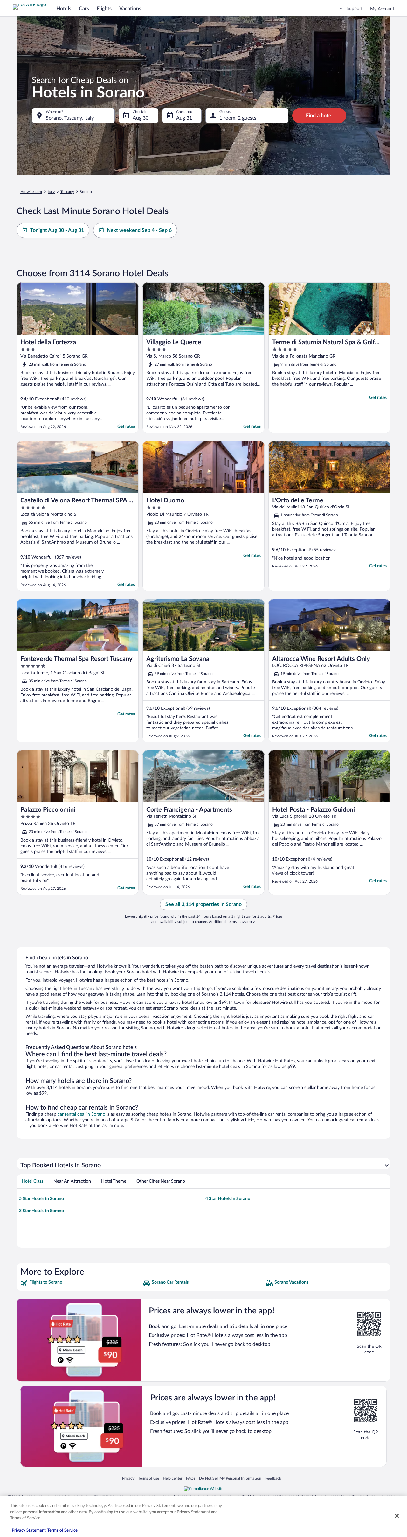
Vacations (130, 8)
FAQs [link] (190, 1478)
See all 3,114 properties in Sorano (203, 904)
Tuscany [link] (67, 192)
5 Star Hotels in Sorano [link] (41, 1199)
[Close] (397, 1516)
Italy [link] (51, 192)
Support (354, 8)
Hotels (63, 8)
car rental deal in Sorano (81, 1114)
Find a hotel (319, 115)
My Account (382, 9)
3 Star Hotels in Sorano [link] (41, 1211)
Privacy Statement (29, 1530)
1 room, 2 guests (237, 118)
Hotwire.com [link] (31, 192)
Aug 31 (184, 118)
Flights (104, 8)
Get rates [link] (126, 426)
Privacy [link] (128, 1478)
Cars (84, 8)
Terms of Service (62, 1530)
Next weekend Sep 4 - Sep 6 (139, 230)
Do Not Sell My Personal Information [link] (230, 1478)
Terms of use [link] (148, 1478)
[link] (80, 1283)
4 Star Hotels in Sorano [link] (227, 1199)
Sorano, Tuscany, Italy (70, 118)
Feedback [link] (273, 1478)
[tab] (32, 1181)
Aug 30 (140, 118)
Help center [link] (172, 1478)
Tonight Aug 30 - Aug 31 (57, 230)
